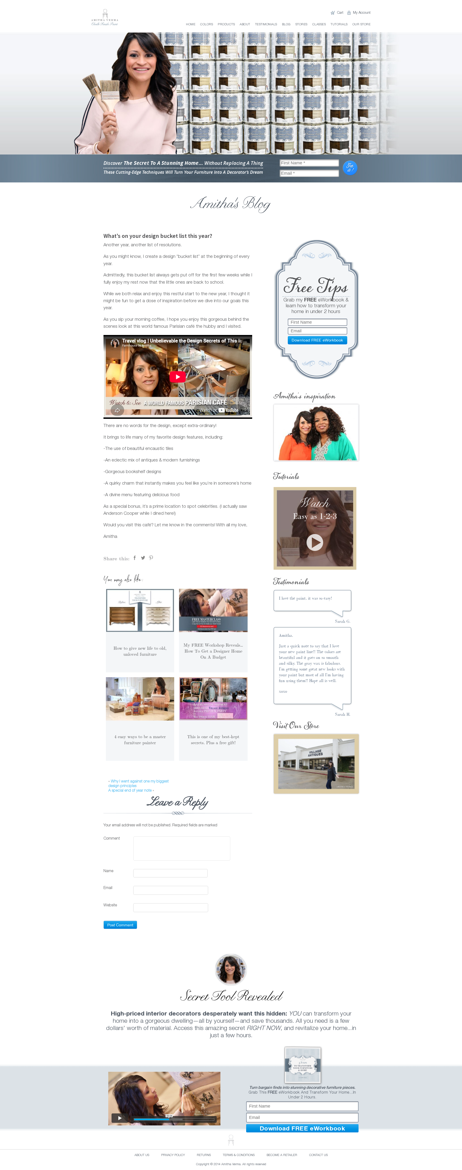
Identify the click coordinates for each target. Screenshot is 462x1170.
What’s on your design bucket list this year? (157, 236)
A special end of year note (130, 791)
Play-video (315, 542)
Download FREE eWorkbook (302, 1128)
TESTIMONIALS (266, 24)
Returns (204, 1155)
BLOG (286, 24)
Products (226, 24)
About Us (142, 1155)
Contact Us (318, 1155)
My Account (362, 13)
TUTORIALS (339, 24)
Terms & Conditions (239, 1155)
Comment (111, 838)
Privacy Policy (173, 1155)
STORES (301, 24)
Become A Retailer (282, 1155)
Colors (206, 24)
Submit (350, 167)
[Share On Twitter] (143, 558)
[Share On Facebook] (135, 558)
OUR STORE (362, 24)
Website (110, 906)
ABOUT (245, 24)
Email (107, 888)
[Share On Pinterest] (151, 558)
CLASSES (319, 24)
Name (108, 871)
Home (190, 24)
